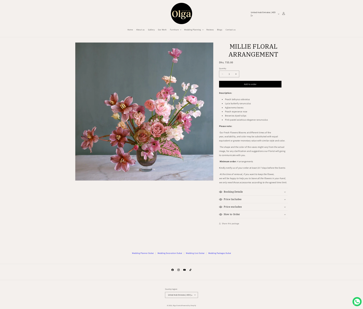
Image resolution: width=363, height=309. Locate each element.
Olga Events (177, 305)
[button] (175, 30)
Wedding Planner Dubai (143, 253)
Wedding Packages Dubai (219, 253)
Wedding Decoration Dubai (170, 253)
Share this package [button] (230, 223)
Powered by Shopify (189, 305)
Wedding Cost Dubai (195, 253)
